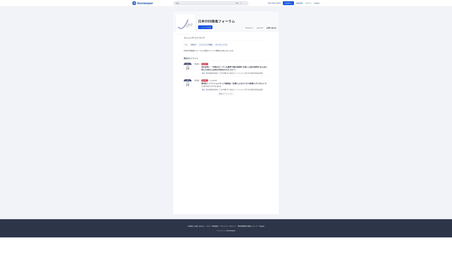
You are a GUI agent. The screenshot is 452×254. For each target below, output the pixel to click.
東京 (203, 73)
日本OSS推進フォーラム (216, 21)
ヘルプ (208, 226)
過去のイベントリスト (226, 94)
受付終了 (204, 64)
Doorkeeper (230, 231)
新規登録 (299, 3)
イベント (248, 28)
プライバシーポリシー (228, 226)
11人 (186, 45)
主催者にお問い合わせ (196, 226)
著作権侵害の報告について (248, 226)
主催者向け (288, 3)
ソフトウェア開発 (205, 45)
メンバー (260, 28)
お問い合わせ (271, 28)
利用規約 (215, 226)
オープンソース (221, 45)
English (317, 3)
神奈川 (193, 45)
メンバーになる (206, 27)
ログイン (308, 3)
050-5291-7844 (274, 3)
